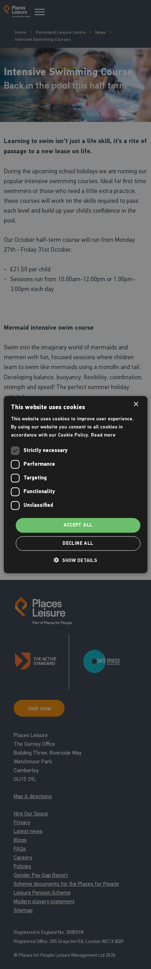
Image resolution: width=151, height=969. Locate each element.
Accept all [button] (78, 525)
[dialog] (75, 484)
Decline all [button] (78, 543)
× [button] (135, 404)
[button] (75, 560)
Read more (103, 435)
